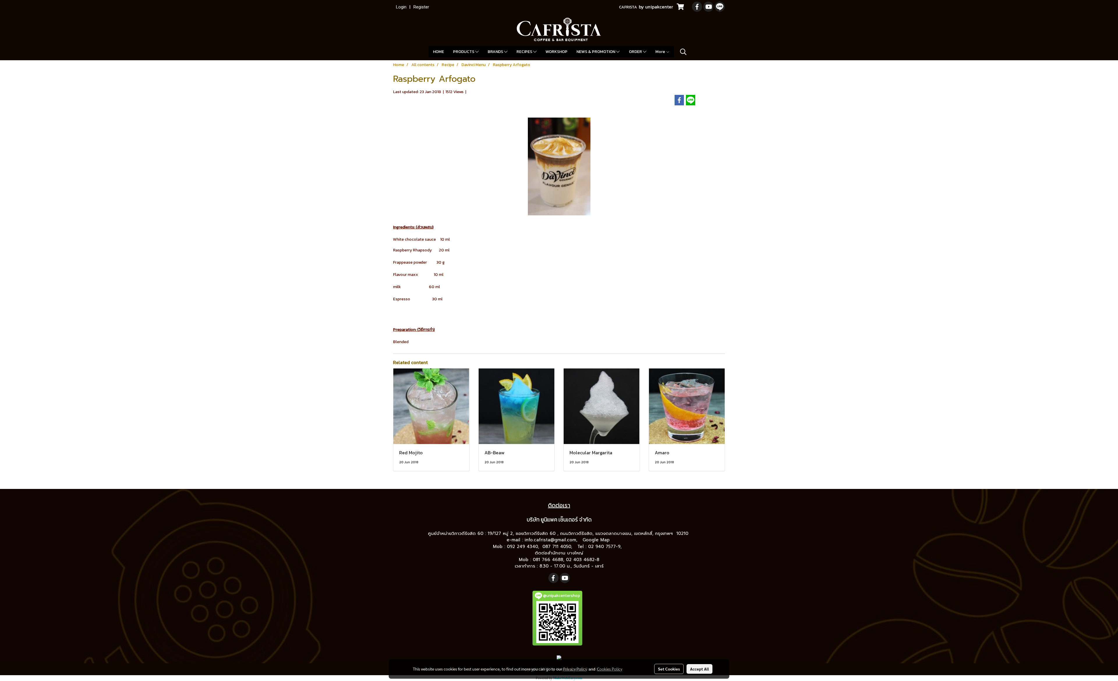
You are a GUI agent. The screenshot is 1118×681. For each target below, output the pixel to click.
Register (421, 7)
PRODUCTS (464, 52)
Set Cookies (669, 668)
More (660, 52)
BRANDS (496, 52)
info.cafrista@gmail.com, (552, 540)
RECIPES (524, 52)
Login (401, 7)
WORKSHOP (556, 52)
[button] (683, 51)
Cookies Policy (609, 668)
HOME (438, 52)
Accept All (699, 668)
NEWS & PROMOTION (596, 52)
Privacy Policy (575, 668)
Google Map (597, 540)
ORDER (636, 52)
